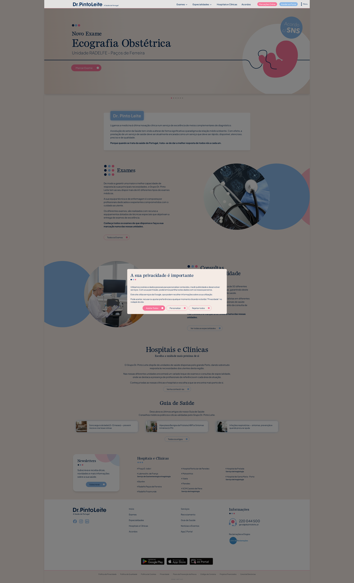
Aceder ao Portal (288, 4)
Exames (181, 4)
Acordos (246, 4)
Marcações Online (267, 4)
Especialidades (201, 4)
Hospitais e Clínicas (227, 4)
